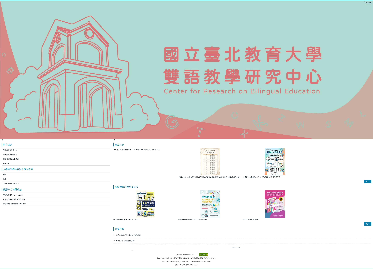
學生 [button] (5, 179)
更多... (368, 181)
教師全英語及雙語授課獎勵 (125, 241)
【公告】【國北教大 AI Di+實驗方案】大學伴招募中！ (261, 177)
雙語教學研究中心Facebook (12, 195)
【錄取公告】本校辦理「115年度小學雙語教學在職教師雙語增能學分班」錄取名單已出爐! (209, 177)
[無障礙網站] (203, 254)
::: (2, 2)
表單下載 (6, 163)
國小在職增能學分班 (10, 154)
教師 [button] (5, 175)
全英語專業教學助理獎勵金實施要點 (128, 235)
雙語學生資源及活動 (10, 150)
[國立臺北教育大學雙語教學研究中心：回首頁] (186, 69)
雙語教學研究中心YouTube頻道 (14, 199)
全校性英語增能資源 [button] (10, 183)
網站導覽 (368, 2)
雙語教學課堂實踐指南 (250, 219)
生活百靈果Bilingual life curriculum (125, 219)
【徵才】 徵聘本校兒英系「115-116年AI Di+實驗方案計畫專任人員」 (137, 149)
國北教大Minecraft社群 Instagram (14, 204)
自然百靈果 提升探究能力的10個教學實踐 (192, 219)
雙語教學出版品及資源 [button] (11, 159)
